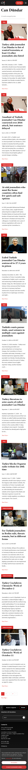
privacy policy (9, 758)
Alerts (4, 22)
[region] (14, 759)
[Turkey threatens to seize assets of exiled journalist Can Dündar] (14, 386)
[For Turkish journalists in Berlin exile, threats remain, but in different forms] (14, 518)
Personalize (14, 762)
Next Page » (4, 698)
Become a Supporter (11, 707)
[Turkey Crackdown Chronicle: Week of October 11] (14, 637)
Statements (5, 377)
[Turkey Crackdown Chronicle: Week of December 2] (14, 578)
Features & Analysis (7, 165)
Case (4, 94)
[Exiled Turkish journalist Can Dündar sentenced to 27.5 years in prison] (14, 245)
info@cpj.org (4, 746)
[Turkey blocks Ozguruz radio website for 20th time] (14, 451)
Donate (23, 707)
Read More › (5, 89)
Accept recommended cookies (14, 767)
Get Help (19, 3)
